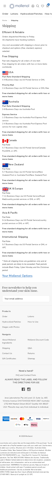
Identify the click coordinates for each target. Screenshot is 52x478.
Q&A (30, 348)
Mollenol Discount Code (38, 340)
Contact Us (7, 353)
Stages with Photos (11, 327)
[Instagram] (29, 389)
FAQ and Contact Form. (26, 375)
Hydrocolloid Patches (31, 13)
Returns (31, 353)
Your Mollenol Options (17, 276)
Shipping (6, 348)
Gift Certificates (9, 358)
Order (5, 13)
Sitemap (31, 358)
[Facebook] (24, 389)
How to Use (33, 322)
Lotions (14, 13)
